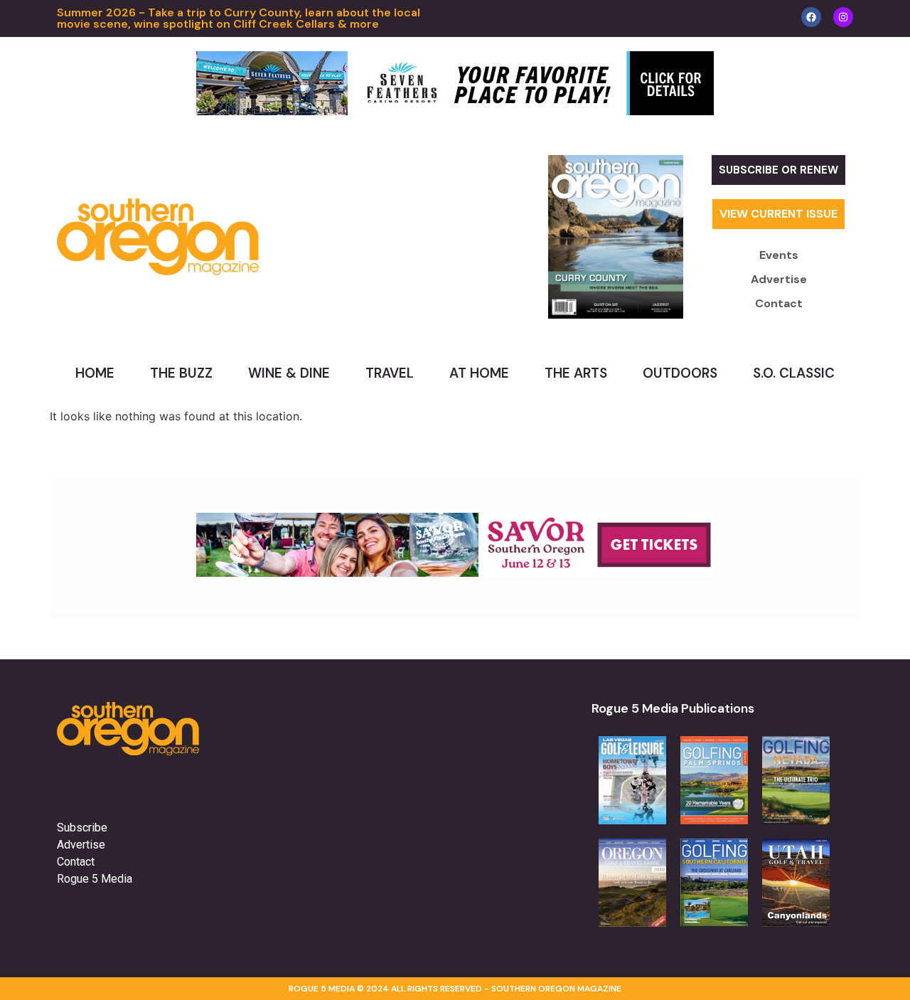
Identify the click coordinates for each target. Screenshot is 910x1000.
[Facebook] (811, 17)
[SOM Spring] (455, 572)
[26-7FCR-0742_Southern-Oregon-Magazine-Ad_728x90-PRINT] (455, 111)
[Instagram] (843, 17)
